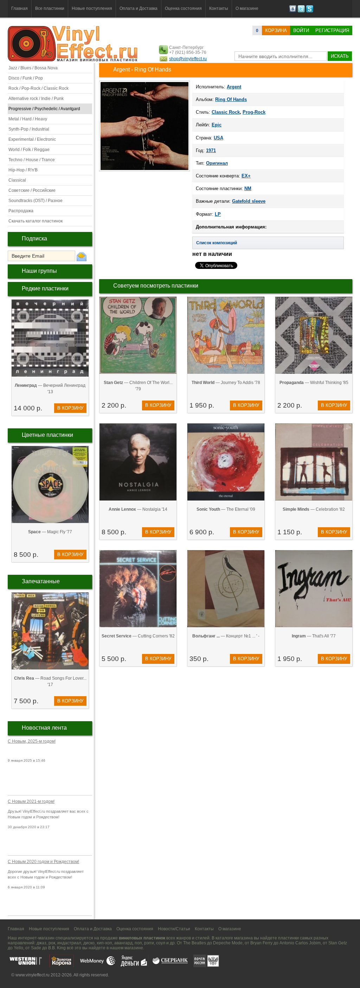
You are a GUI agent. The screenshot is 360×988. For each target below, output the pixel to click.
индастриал (69, 942)
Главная (19, 8)
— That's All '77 (314, 636)
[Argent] (144, 170)
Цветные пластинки (47, 435)
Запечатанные (41, 581)
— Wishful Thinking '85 (313, 382)
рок (52, 942)
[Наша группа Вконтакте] (292, 11)
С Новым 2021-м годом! (31, 801)
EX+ (246, 175)
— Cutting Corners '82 (138, 636)
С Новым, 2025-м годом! (32, 741)
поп (138, 942)
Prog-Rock (254, 112)
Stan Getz (337, 942)
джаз (41, 942)
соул (160, 942)
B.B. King (57, 947)
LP (218, 214)
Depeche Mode (228, 942)
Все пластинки (49, 8)
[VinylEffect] (309, 11)
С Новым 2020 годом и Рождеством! (43, 861)
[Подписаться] (81, 256)
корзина (276, 30)
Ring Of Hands (231, 99)
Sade (36, 947)
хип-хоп (104, 942)
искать (340, 56)
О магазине (247, 8)
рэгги (149, 942)
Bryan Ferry (261, 942)
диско (89, 942)
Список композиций (216, 242)
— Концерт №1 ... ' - (225, 636)
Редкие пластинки (45, 288)
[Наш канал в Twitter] (301, 11)
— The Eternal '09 (226, 509)
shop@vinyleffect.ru (188, 58)
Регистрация (332, 30)
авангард (123, 942)
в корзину (70, 408)
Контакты (218, 8)
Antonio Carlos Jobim (300, 942)
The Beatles (194, 942)
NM (247, 188)
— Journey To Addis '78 (226, 382)
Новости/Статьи (174, 928)
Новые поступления (92, 8)
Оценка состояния (183, 8)
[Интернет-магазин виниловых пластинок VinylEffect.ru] (73, 59)
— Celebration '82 (314, 509)
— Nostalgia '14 (138, 509)
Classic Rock (226, 112)
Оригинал (217, 163)
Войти (301, 30)
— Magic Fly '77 (50, 531)
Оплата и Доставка (139, 8)
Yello (18, 947)
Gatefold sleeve (248, 201)
